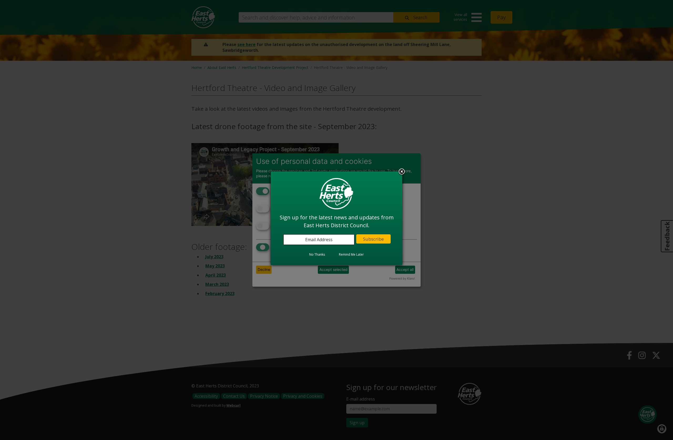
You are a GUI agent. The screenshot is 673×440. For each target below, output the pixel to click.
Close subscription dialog (402, 172)
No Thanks (317, 254)
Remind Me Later (351, 254)
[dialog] (336, 218)
